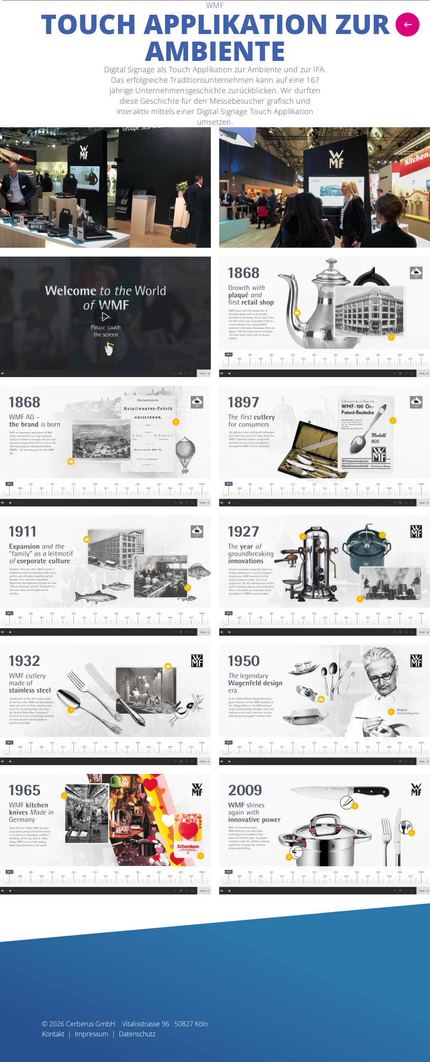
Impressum (91, 1033)
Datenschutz (137, 1033)
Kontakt (53, 1033)
